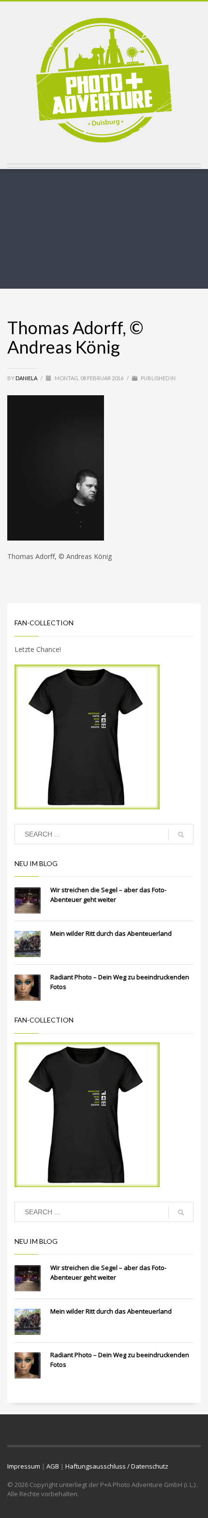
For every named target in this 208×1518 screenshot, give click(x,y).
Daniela (26, 378)
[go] (180, 834)
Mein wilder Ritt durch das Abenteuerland (111, 933)
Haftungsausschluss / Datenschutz (116, 1466)
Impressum (23, 1466)
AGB (52, 1466)
